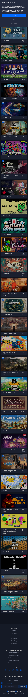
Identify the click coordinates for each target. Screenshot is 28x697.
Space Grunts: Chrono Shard (10, 98)
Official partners (14, 633)
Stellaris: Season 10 (7, 314)
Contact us (14, 646)
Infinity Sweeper (7, 234)
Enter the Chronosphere (9, 157)
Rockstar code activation (14, 660)
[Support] (21, 670)
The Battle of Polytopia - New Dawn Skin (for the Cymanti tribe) (10, 531)
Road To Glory (6, 79)
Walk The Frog (6, 215)
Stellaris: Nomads (7, 117)
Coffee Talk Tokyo (7, 196)
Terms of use (14, 638)
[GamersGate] (14, 692)
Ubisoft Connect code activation (14, 663)
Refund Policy (14, 643)
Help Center (14, 635)
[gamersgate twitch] (13, 670)
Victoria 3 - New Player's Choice (11, 412)
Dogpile (5, 490)
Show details (14, 23)
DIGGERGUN (5, 571)
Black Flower (6, 40)
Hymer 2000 (6, 552)
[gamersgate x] (9, 670)
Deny (14, 19)
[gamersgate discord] (17, 670)
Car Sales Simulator (7, 60)
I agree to (8, 683)
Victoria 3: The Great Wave (9, 333)
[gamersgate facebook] (6, 670)
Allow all (14, 15)
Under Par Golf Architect (9, 393)
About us (14, 630)
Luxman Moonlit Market (9, 450)
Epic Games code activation (14, 658)
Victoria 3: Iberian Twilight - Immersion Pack (9, 471)
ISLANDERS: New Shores (9, 611)
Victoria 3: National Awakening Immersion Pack (10, 592)
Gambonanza (6, 273)
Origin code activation (14, 652)
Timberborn (6, 431)
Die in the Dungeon (7, 253)
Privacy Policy (14, 641)
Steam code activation (14, 655)
